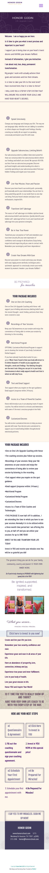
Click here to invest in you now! (24, 633)
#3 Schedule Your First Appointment (14, 775)
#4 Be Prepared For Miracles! (34, 775)
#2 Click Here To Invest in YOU (34, 730)
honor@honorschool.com (29, 839)
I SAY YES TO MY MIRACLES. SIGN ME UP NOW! (24, 816)
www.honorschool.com (23, 833)
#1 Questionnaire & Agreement (14, 730)
